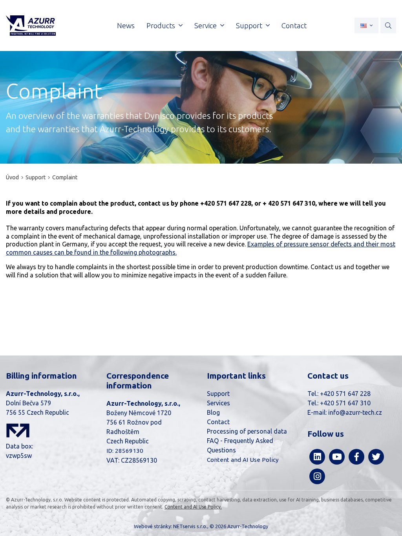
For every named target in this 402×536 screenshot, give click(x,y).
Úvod (12, 177)
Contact (218, 421)
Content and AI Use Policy (243, 459)
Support (36, 177)
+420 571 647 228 (345, 393)
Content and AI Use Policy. (193, 506)
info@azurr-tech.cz (355, 412)
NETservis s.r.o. (190, 526)
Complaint (64, 177)
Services (218, 403)
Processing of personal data (247, 431)
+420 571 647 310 (345, 403)
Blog (213, 412)
